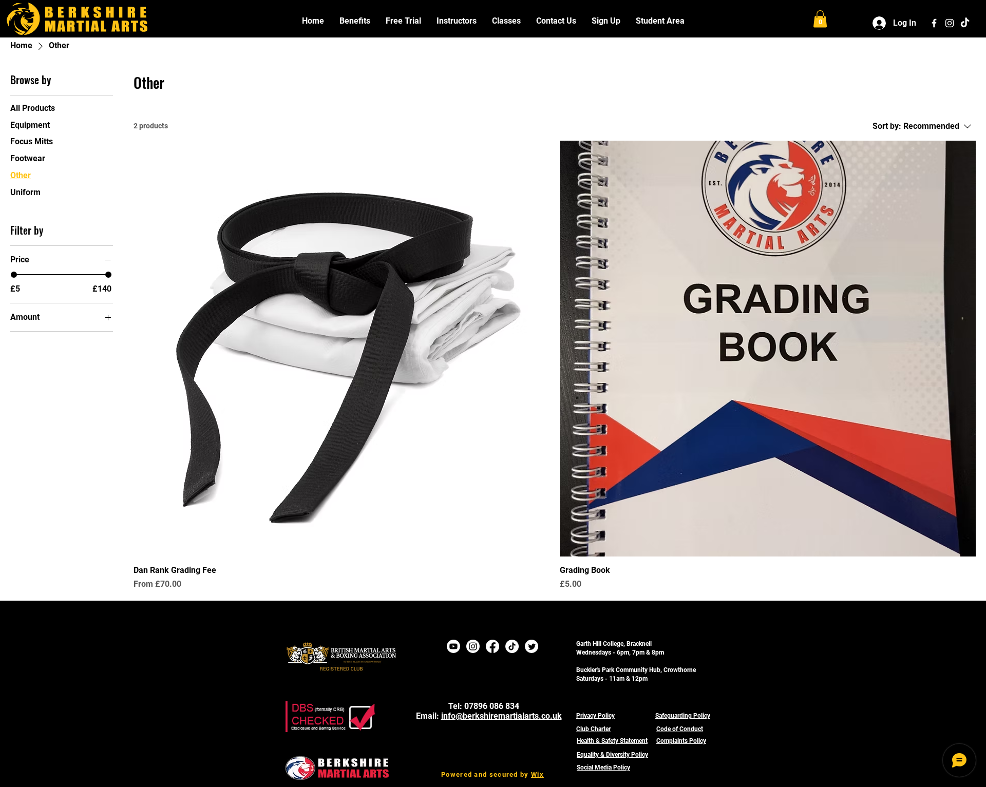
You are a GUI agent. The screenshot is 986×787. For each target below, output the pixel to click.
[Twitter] (531, 646)
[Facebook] (492, 646)
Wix (537, 774)
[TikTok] (965, 23)
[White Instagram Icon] (949, 23)
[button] (355, 20)
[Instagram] (473, 646)
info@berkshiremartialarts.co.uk (501, 716)
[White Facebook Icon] (934, 23)
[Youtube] (453, 646)
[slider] (14, 274)
